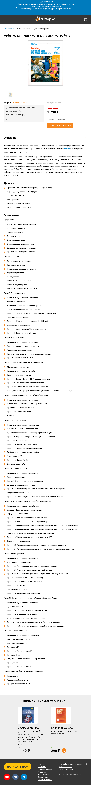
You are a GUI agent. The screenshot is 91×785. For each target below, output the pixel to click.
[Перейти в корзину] (85, 19)
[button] (5, 19)
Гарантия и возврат (45, 780)
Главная (7, 29)
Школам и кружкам (45, 769)
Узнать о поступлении (60, 125)
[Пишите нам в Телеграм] (24, 777)
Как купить (42, 764)
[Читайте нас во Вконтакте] (15, 777)
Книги (13, 29)
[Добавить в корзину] (64, 750)
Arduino (67, 149)
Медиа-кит (42, 772)
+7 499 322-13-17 (65, 767)
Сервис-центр (43, 777)
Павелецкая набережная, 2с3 (73, 764)
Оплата (9, 120)
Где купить (42, 767)
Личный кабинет (44, 774)
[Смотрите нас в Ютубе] (7, 777)
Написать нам (17, 766)
